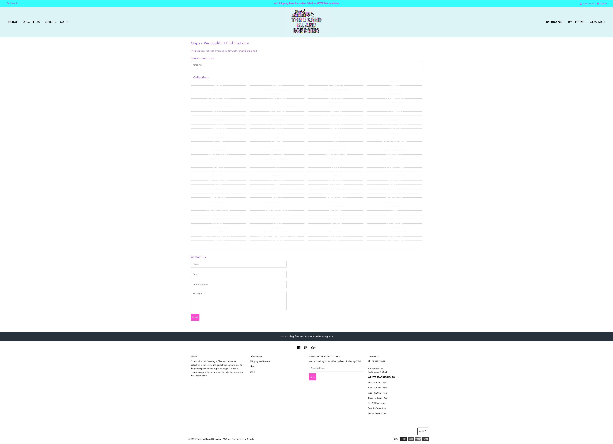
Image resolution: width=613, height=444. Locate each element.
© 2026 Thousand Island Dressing (204, 439)
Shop (50, 22)
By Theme (576, 22)
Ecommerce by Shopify (243, 439)
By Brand (554, 22)
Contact (597, 22)
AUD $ (422, 431)
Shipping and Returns (260, 361)
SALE (64, 22)
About (252, 366)
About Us (31, 22)
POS (225, 439)
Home (13, 22)
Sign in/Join (588, 3)
